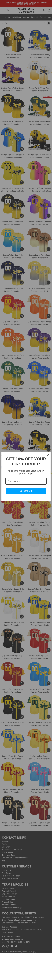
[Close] (48, 455)
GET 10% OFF (26, 491)
